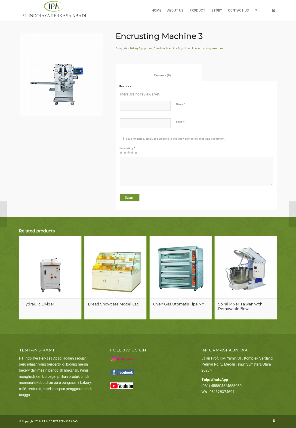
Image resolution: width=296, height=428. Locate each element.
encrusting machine (210, 48)
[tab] (159, 72)
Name (180, 104)
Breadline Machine (165, 48)
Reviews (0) (159, 75)
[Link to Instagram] (273, 10)
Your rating (127, 148)
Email (180, 121)
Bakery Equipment (141, 48)
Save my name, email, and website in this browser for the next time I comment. (175, 138)
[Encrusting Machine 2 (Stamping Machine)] (3, 214)
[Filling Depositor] (292, 214)
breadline (191, 48)
